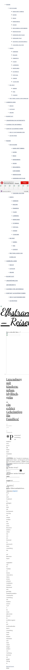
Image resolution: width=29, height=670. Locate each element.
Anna (7, 668)
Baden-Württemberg (18, 11)
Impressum (15, 498)
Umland (12, 112)
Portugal (15, 75)
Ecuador (15, 95)
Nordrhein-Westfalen (19, 35)
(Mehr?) (8, 465)
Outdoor (12, 109)
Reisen (8, 4)
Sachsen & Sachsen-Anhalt (20, 41)
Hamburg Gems (11, 102)
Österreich (16, 71)
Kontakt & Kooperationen (14, 128)
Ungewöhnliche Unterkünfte (15, 120)
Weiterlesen (10, 666)
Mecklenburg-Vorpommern (20, 28)
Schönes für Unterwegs (14, 124)
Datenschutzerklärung (17, 500)
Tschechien (16, 81)
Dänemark (15, 51)
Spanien (15, 78)
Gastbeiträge (13, 135)
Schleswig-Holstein (18, 45)
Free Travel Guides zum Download (19, 98)
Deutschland (13, 8)
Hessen (15, 24)
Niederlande (16, 68)
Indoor (11, 105)
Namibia (15, 88)
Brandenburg (16, 21)
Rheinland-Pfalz (17, 38)
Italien (15, 61)
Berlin (14, 18)
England (15, 55)
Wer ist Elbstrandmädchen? (17, 132)
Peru (14, 91)
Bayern (15, 14)
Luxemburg (16, 65)
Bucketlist (9, 116)
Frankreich (16, 58)
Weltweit (12, 85)
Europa (11, 48)
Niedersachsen (17, 31)
